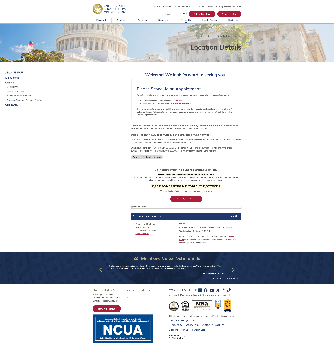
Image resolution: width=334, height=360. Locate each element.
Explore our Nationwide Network (147, 157)
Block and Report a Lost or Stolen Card (187, 330)
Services (142, 20)
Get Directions (142, 234)
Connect (9, 82)
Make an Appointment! (181, 103)
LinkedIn (200, 290)
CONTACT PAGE (186, 199)
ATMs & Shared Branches (185, 7)
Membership (12, 77)
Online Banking (202, 14)
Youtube (212, 290)
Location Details (215, 47)
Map (233, 216)
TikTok (229, 290)
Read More (223, 278)
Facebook (206, 290)
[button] (100, 269)
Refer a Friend (106, 308)
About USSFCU (14, 72)
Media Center (209, 20)
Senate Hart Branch (229, 36)
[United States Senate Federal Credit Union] (110, 9)
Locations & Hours (153, 7)
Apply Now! (177, 100)
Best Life (233, 20)
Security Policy (192, 325)
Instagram (223, 290)
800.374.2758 (121, 298)
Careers (210, 7)
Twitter (218, 290)
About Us (186, 20)
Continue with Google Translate (183, 320)
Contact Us (167, 7)
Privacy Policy (175, 325)
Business (121, 20)
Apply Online (229, 14)
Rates (201, 7)
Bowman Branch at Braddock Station (24, 100)
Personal (101, 20)
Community (11, 104)
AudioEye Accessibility (213, 325)
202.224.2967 (106, 298)
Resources (163, 20)
